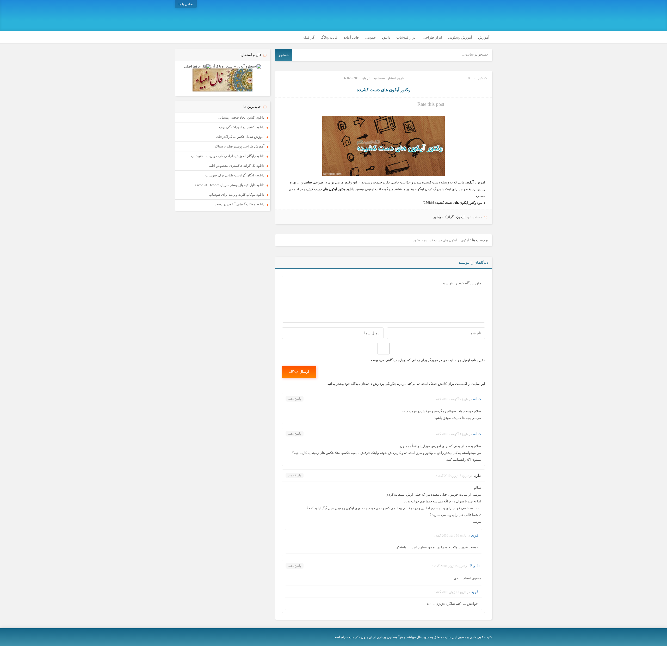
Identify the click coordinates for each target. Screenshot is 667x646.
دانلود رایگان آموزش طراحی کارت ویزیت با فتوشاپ (227, 156)
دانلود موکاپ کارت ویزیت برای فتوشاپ (236, 194)
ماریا (477, 475)
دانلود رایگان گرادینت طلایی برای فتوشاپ (234, 175)
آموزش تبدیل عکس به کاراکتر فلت (240, 137)
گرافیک (308, 37)
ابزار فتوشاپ (406, 37)
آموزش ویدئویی (460, 37)
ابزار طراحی (432, 37)
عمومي (370, 37)
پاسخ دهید (294, 399)
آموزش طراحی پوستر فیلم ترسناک (239, 146)
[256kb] (454, 203)
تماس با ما (185, 4)
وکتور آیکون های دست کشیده (383, 89)
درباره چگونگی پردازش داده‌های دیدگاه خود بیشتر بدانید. (366, 384)
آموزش (483, 37)
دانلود (386, 37)
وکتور (437, 217)
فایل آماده (351, 37)
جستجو (284, 55)
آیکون (465, 240)
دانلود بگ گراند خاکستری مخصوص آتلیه (236, 166)
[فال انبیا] (222, 90)
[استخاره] (236, 66)
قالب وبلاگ (328, 37)
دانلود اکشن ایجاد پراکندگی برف (241, 127)
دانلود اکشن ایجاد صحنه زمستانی (241, 117)
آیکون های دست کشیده (440, 240)
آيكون (460, 217)
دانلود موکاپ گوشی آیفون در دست (239, 204)
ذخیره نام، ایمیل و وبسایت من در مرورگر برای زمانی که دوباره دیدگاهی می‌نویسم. (427, 360)
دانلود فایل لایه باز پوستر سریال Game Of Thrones (229, 185)
